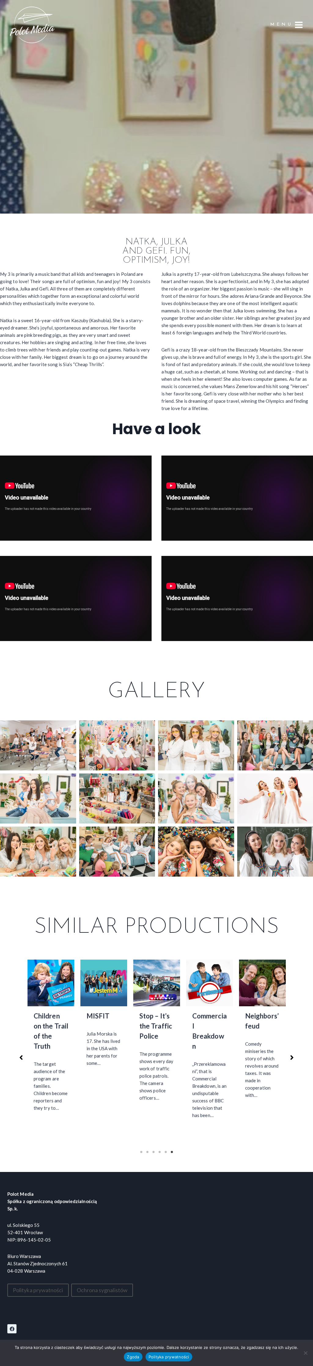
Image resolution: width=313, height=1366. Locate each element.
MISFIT (45, 1016)
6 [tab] (172, 1152)
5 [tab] (166, 1152)
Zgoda (133, 1356)
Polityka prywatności (169, 1356)
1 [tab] (141, 1152)
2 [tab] (147, 1152)
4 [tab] (159, 1152)
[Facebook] (12, 1328)
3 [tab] (153, 1152)
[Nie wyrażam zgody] (305, 1353)
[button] (38, 745)
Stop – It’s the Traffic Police (103, 1026)
